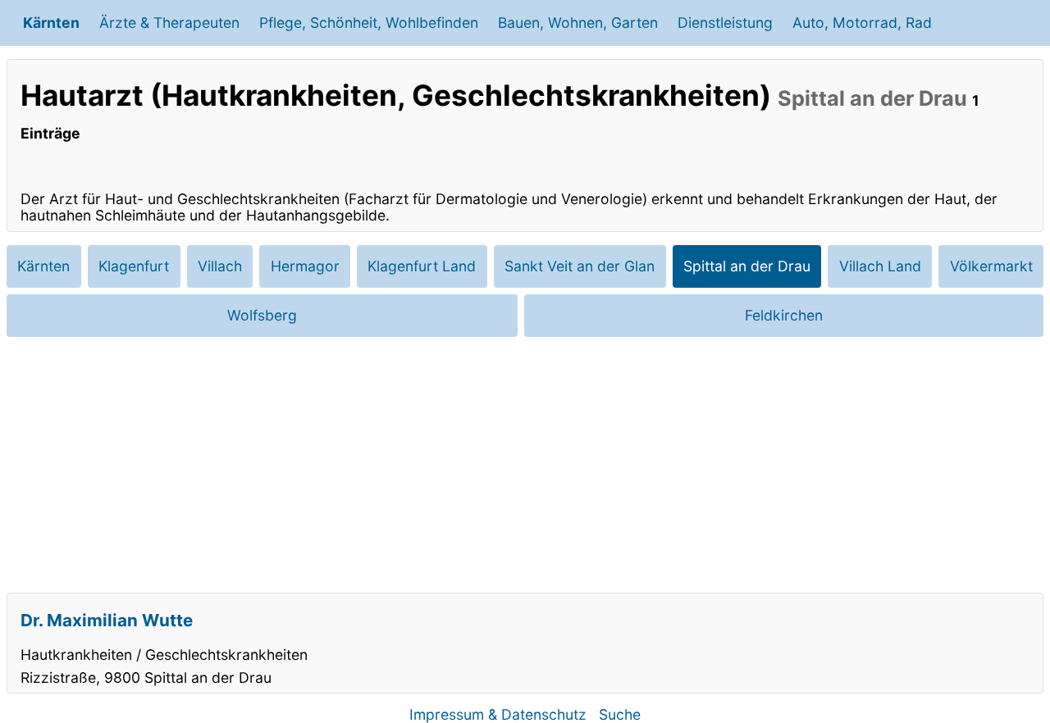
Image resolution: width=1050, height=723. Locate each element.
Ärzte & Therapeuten (169, 22)
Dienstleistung (725, 22)
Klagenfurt (133, 266)
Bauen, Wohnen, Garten (578, 22)
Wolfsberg (262, 315)
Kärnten (51, 22)
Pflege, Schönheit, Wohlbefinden (368, 22)
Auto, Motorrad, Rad (862, 22)
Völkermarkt (991, 266)
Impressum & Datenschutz (498, 714)
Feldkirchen (784, 315)
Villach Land (880, 266)
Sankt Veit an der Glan (579, 266)
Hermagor (305, 266)
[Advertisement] (525, 465)
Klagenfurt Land (422, 266)
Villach (220, 266)
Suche (620, 714)
